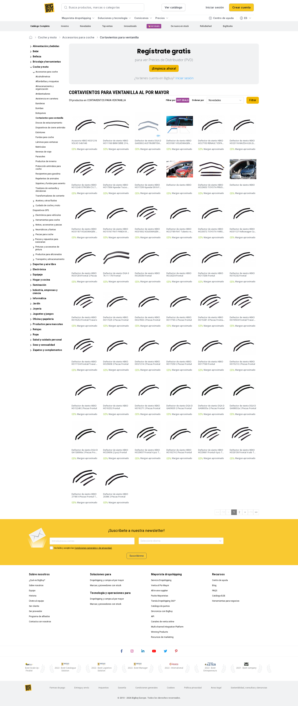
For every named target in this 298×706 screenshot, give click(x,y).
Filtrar (252, 100)
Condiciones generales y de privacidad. (93, 548)
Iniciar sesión (184, 78)
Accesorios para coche (78, 37)
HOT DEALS (182, 100)
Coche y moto (47, 37)
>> (256, 512)
